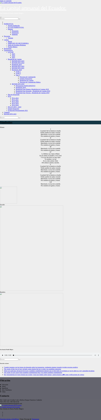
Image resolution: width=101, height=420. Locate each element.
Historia (10, 29)
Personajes (15, 31)
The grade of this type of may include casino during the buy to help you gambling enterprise (32, 369)
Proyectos (7, 36)
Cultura (6, 40)
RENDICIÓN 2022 (18, 66)
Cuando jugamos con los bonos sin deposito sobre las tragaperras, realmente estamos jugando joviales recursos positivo (41, 367)
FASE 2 (18, 73)
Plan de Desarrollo (13, 94)
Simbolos (15, 34)
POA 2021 (15, 100)
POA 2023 (15, 98)
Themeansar (35, 419)
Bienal (10, 41)
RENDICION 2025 (18, 61)
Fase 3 (18, 75)
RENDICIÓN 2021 (18, 68)
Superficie (5, 388)
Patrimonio (15, 33)
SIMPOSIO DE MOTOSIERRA (18, 43)
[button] (50, 127)
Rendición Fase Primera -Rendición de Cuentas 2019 (32, 89)
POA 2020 (15, 101)
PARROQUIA (8, 24)
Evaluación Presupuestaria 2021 (18, 110)
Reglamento (7, 48)
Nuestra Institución (14, 25)
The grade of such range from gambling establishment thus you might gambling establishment (33, 372)
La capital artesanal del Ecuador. (33, 8)
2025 (13, 54)
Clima (3, 392)
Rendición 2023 (17, 64)
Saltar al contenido (6, 1)
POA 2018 (15, 105)
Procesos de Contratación (28, 77)
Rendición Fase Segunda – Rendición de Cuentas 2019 (33, 91)
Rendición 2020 (17, 70)
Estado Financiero (13, 109)
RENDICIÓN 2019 (18, 84)
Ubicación (5, 385)
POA (9, 96)
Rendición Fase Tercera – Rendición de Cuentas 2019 (32, 93)
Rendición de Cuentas (15, 59)
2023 (13, 57)
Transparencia (8, 50)
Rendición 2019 (21, 87)
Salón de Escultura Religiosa (17, 45)
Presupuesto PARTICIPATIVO (25, 86)
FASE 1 (18, 71)
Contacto (7, 112)
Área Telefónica (7, 390)
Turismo (10, 38)
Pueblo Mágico (12, 47)
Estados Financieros (26, 78)
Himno (2, 127)
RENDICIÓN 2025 (10, 114)
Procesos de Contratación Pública (30, 82)
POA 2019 (15, 103)
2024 (13, 56)
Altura (4, 386)
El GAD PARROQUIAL (16, 27)
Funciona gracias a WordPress (9, 419)
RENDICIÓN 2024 (18, 63)
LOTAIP (11, 52)
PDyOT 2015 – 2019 (14, 107)
